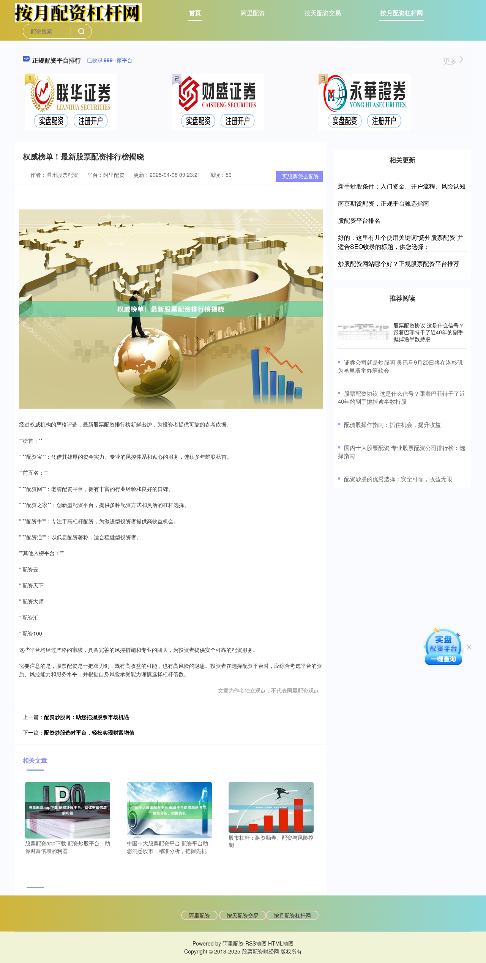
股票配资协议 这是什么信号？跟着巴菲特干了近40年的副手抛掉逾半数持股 (428, 332)
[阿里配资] (78, 12)
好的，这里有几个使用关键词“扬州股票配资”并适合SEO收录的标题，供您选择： (400, 242)
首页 (195, 12)
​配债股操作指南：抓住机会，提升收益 (392, 424)
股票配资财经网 (260, 951)
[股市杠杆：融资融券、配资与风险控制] (271, 806)
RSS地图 (256, 943)
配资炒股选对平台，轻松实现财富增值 (89, 732)
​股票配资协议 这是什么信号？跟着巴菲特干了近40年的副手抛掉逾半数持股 (401, 397)
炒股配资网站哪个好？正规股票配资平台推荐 (398, 263)
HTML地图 (280, 943)
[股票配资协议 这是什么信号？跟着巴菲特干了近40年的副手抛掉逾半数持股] (364, 332)
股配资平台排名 (359, 220)
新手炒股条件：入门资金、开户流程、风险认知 (401, 186)
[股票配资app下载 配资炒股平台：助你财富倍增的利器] (67, 809)
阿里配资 (253, 12)
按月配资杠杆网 (401, 12)
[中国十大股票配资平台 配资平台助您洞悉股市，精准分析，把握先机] (169, 809)
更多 (451, 61)
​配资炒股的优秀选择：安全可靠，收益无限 (398, 479)
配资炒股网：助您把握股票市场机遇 (86, 717)
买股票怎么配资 (300, 176)
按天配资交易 (323, 12)
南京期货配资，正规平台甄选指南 (383, 203)
